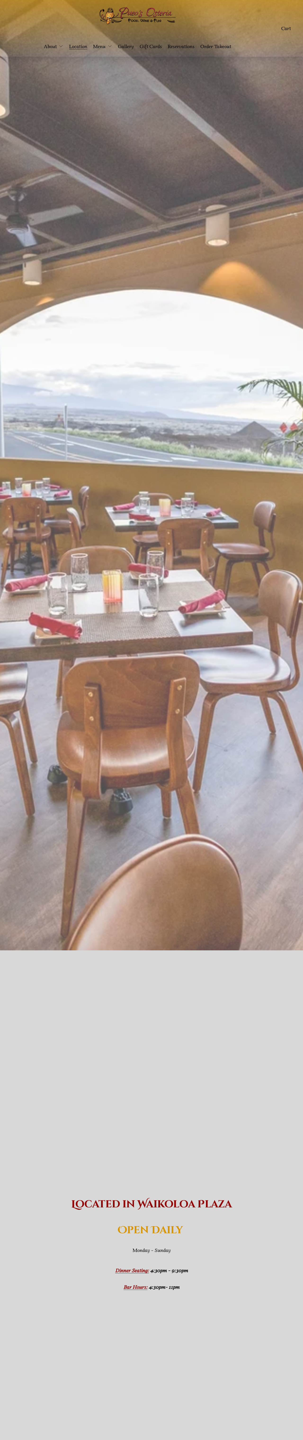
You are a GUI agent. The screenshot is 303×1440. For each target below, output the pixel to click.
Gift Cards (151, 46)
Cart (286, 28)
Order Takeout (215, 46)
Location (78, 46)
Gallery (126, 46)
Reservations (181, 46)
